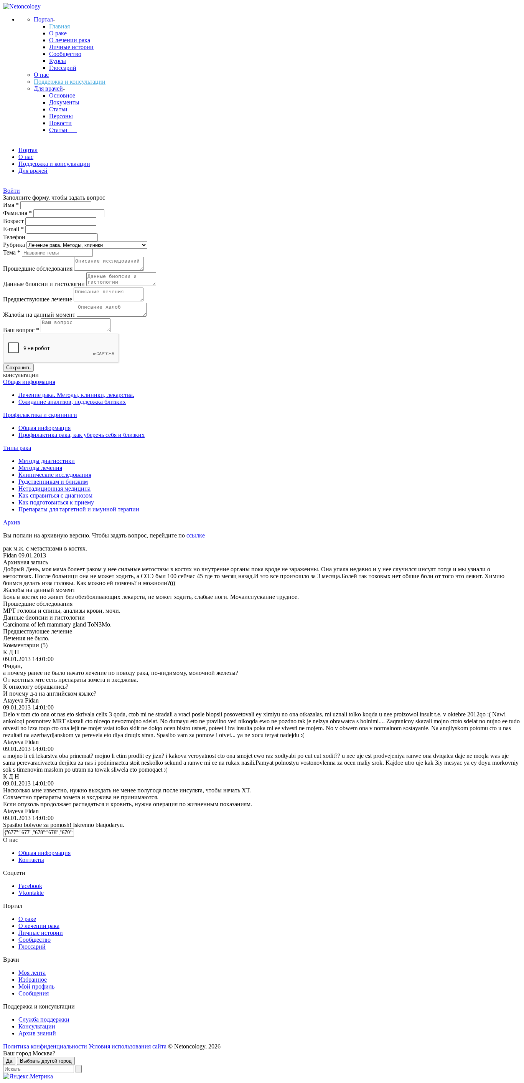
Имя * (11, 205)
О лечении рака (69, 40)
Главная (59, 26)
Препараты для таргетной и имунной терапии (78, 509)
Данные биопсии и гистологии (44, 284)
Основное (62, 95)
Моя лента (32, 972)
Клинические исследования (54, 474)
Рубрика (14, 244)
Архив (11, 522)
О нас (41, 74)
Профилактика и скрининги (40, 415)
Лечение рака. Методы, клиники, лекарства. (76, 395)
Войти (11, 190)
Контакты (31, 859)
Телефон (15, 237)
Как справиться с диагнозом (55, 495)
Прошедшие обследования (38, 268)
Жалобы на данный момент (40, 314)
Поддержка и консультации (69, 81)
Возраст (14, 221)
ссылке (195, 535)
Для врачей (48, 88)
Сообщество (65, 54)
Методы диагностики (46, 461)
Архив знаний (37, 1033)
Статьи (58, 109)
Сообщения (33, 993)
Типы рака (17, 448)
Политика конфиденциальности (45, 1046)
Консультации (36, 1026)
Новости (60, 123)
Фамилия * (18, 213)
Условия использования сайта (127, 1046)
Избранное (32, 979)
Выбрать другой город (46, 1061)
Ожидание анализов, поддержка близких (72, 401)
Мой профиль (36, 986)
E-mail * (14, 229)
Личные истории (71, 47)
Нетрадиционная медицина (54, 488)
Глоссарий (62, 67)
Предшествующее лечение (38, 299)
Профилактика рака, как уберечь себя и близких (81, 435)
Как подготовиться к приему (56, 502)
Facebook (30, 886)
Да (9, 1061)
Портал (43, 19)
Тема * (12, 252)
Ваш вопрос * (22, 330)
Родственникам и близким (53, 481)
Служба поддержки (43, 1019)
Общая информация (29, 382)
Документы (64, 102)
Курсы (57, 61)
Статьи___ (63, 130)
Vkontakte (31, 893)
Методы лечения (40, 468)
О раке (58, 33)
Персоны (61, 116)
